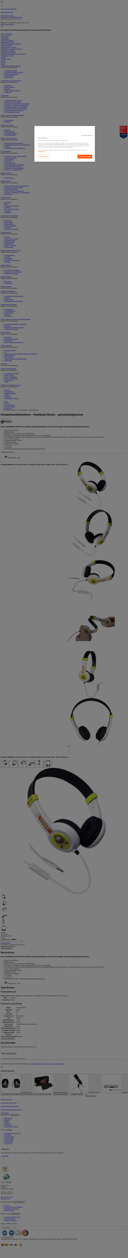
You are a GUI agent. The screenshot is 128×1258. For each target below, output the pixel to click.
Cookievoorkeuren (43, 156)
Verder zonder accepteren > (87, 135)
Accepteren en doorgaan (84, 156)
